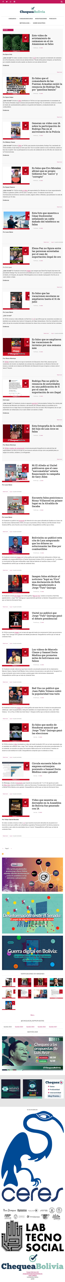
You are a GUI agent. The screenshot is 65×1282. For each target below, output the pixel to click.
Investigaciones (41, 19)
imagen (28, 271)
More (32, 1015)
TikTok (7, 362)
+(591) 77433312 (32, 1275)
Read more (60, 73)
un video (25, 190)
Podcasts (52, 19)
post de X (35, 403)
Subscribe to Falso (2, 854)
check (42, 47)
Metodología (24, 23)
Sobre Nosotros (39, 23)
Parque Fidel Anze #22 (32, 1272)
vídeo (19, 100)
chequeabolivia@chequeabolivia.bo (32, 1273)
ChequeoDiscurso (26, 19)
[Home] (32, 10)
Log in (52, 242)
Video (19, 145)
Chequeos (12, 19)
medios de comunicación (17, 448)
